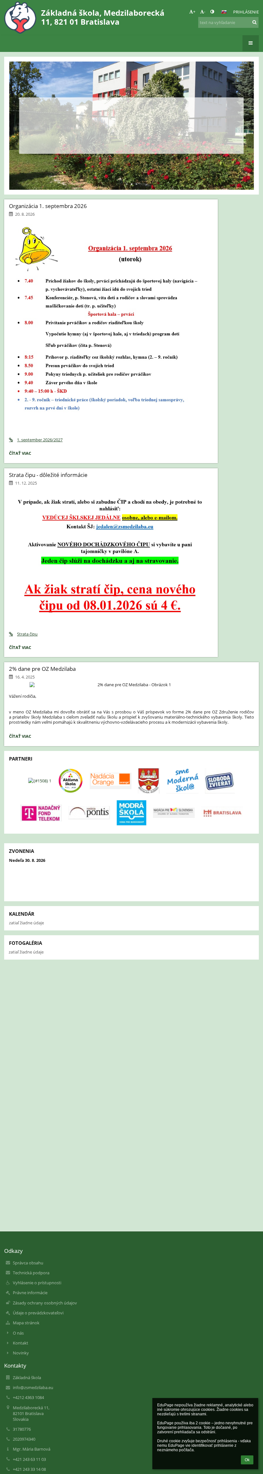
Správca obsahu (28, 1263)
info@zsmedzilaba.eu (33, 1387)
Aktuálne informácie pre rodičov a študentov (131, 114)
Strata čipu (27, 634)
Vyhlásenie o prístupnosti (37, 1283)
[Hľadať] (254, 22)
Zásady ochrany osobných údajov (45, 1303)
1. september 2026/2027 (40, 440)
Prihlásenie (246, 12)
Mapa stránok (26, 1323)
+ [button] (194, 11)
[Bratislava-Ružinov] (149, 781)
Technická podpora (31, 1273)
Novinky (21, 1353)
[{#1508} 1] (39, 781)
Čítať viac (131, 139)
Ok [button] (247, 1460)
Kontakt (20, 1343)
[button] (212, 11)
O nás (18, 1333)
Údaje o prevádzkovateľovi (38, 1313)
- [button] (204, 11)
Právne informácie (30, 1292)
